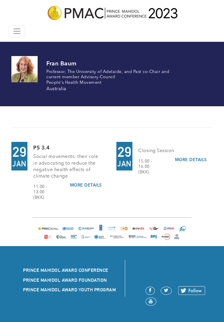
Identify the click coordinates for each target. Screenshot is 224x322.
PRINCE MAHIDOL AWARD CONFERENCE (65, 270)
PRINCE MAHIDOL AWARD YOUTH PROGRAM (69, 290)
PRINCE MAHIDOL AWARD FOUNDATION (65, 280)
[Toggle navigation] (17, 31)
